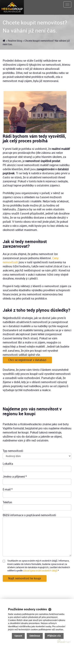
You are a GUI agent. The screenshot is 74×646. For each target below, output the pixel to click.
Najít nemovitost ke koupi (24, 578)
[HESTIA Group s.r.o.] (12, 7)
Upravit (18, 636)
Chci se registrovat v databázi (27, 360)
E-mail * (8, 489)
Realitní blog (15, 40)
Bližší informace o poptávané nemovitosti (29, 515)
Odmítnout (34, 636)
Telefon (7, 502)
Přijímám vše (54, 636)
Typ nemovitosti (13, 451)
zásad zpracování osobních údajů (40, 570)
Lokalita (8, 464)
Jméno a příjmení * (15, 476)
